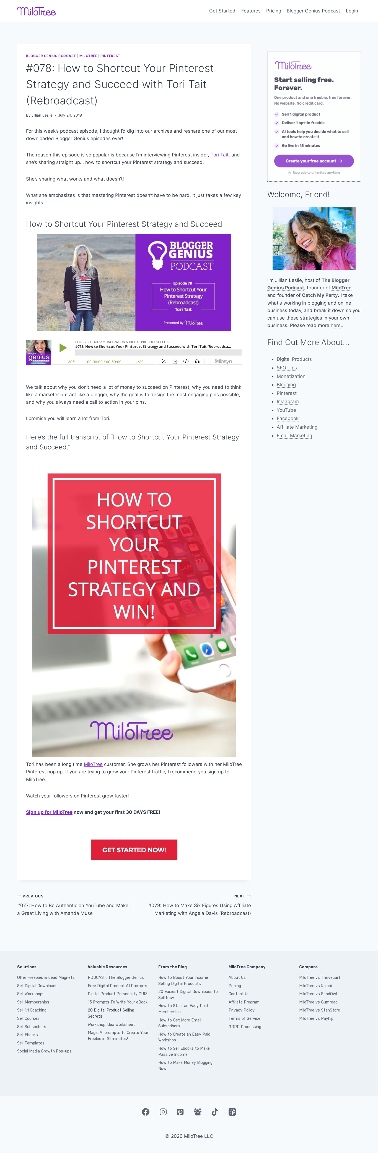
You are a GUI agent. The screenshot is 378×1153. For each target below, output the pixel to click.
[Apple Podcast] (232, 1111)
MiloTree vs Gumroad (318, 1002)
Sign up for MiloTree (49, 812)
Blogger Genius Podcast (313, 11)
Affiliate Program (244, 1002)
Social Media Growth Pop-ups (44, 1051)
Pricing (273, 11)
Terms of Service (244, 1018)
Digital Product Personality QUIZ (117, 994)
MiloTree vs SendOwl (318, 994)
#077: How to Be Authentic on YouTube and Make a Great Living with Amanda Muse (72, 905)
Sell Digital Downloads (37, 986)
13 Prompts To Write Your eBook (117, 1002)
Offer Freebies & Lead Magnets (46, 977)
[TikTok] (215, 1111)
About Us (237, 977)
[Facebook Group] (197, 1111)
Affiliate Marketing (297, 427)
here (336, 325)
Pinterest (110, 56)
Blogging (286, 384)
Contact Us (239, 994)
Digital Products (294, 359)
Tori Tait (220, 155)
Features (251, 11)
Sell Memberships (33, 1002)
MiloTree (88, 56)
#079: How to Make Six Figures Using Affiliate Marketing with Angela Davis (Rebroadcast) (199, 905)
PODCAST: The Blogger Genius (116, 977)
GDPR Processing (245, 1027)
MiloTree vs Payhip (316, 1018)
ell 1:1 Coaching (33, 1010)
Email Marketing (294, 435)
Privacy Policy (242, 1010)
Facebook (288, 418)
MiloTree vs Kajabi (315, 986)
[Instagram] (163, 1111)
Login (352, 11)
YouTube (286, 410)
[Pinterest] (180, 1111)
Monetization (291, 376)
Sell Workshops (31, 994)
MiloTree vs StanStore (319, 1010)
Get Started (222, 11)
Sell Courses (28, 1018)
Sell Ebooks (27, 1035)
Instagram (288, 401)
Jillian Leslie (42, 115)
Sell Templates (31, 1043)
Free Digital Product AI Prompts (117, 986)
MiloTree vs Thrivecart (319, 977)
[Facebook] (145, 1111)
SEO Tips (287, 367)
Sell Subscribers (31, 1027)
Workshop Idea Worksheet (111, 1024)
